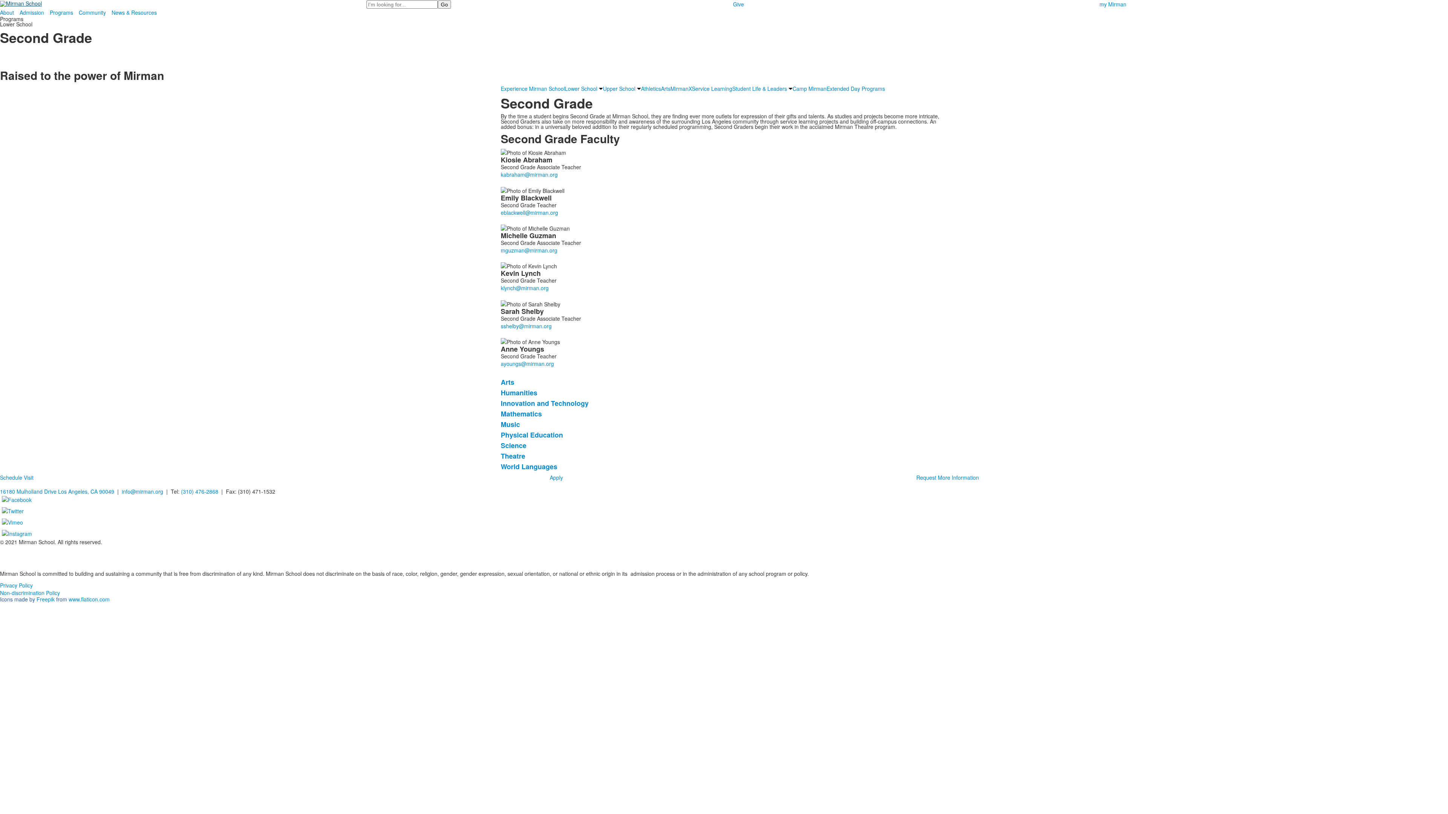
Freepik (46, 599)
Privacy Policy (16, 585)
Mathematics (521, 414)
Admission (32, 12)
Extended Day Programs (856, 88)
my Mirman (1113, 4)
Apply (556, 477)
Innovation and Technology (545, 403)
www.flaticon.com (89, 599)
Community (92, 12)
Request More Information (947, 477)
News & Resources (134, 12)
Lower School (581, 88)
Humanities (519, 393)
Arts (665, 88)
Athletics (651, 88)
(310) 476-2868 (199, 491)
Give (738, 4)
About (7, 12)
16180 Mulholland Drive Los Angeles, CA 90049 (57, 491)
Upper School (619, 88)
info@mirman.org (142, 491)
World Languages (529, 466)
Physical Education (532, 435)
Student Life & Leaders (759, 88)
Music (510, 424)
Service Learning (712, 88)
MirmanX (681, 88)
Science (513, 445)
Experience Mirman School (533, 88)
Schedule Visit (17, 477)
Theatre (513, 456)
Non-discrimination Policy (30, 593)
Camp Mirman (810, 88)
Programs (61, 12)
